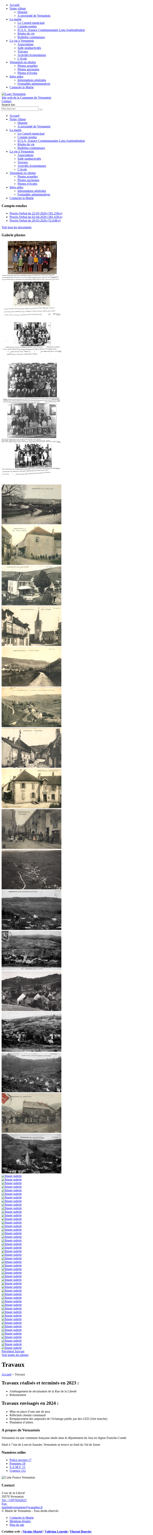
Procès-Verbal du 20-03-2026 (35, 220)
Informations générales (32, 80)
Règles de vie (26, 33)
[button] (8, 1351)
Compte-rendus (27, 26)
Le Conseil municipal (31, 22)
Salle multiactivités (29, 48)
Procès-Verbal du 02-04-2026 (36, 217)
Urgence (18, 1470)
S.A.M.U (17, 1467)
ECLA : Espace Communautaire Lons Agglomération (51, 30)
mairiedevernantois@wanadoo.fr (22, 1507)
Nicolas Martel (32, 1531)
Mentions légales (20, 1521)
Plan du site (17, 1524)
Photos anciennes (28, 69)
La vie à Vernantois (22, 40)
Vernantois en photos (23, 62)
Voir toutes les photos (15, 1355)
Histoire (22, 12)
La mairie (16, 19)
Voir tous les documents (16, 227)
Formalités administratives (34, 83)
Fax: (4, 1503)
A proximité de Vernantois (34, 15)
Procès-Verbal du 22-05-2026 (36, 213)
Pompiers (17, 1463)
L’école (22, 58)
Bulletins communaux (31, 37)
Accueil (14, 5)
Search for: (8, 104)
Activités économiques (32, 55)
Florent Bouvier (81, 1531)
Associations (25, 44)
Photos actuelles (28, 65)
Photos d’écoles (27, 73)
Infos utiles (16, 76)
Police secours (20, 1460)
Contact (6, 101)
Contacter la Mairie (22, 87)
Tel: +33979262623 (14, 1500)
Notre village (18, 8)
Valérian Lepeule (56, 1531)
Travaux (23, 51)
